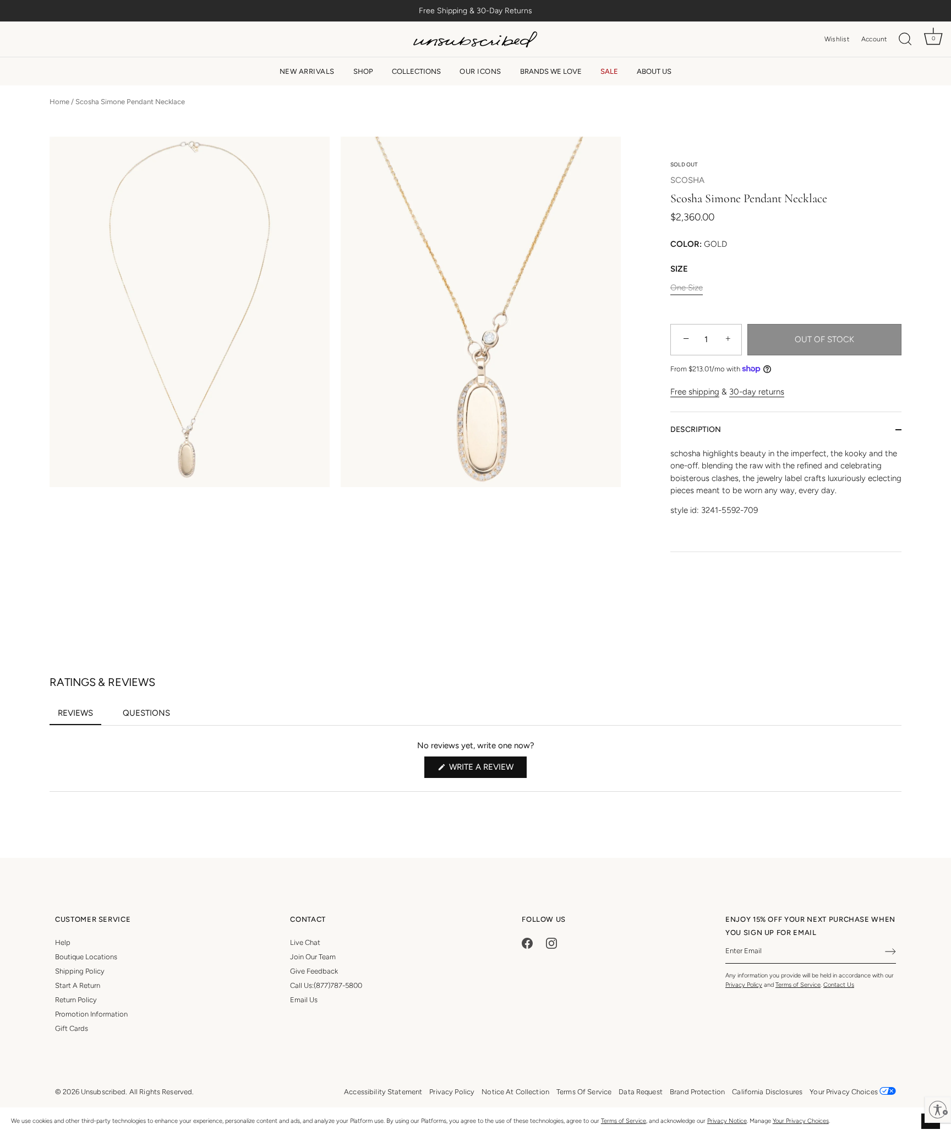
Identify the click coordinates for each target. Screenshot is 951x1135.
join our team (313, 957)
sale (609, 71)
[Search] (905, 39)
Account (874, 39)
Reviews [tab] (79, 716)
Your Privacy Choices (801, 1121)
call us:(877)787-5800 (326, 985)
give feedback (314, 971)
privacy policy (451, 1092)
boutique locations (86, 957)
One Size (686, 288)
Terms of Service (623, 1121)
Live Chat (305, 942)
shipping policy (80, 971)
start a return (77, 985)
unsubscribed (103, 1092)
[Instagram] (551, 942)
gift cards (71, 1028)
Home (59, 102)
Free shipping (694, 392)
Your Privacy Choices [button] (844, 1092)
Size (679, 269)
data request (641, 1092)
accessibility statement (383, 1092)
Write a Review (487, 769)
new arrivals (307, 71)
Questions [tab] (150, 716)
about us (654, 71)
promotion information (91, 1014)
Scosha (687, 180)
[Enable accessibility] (938, 1109)
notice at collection (515, 1092)
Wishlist (836, 39)
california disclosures (767, 1092)
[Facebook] (527, 942)
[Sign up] (890, 951)
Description (695, 429)
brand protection (697, 1092)
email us (304, 1000)
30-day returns (756, 392)
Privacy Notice (727, 1121)
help (62, 942)
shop (363, 71)
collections (416, 71)
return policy (76, 1000)
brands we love (551, 71)
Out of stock (824, 339)
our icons (480, 71)
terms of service (583, 1092)
